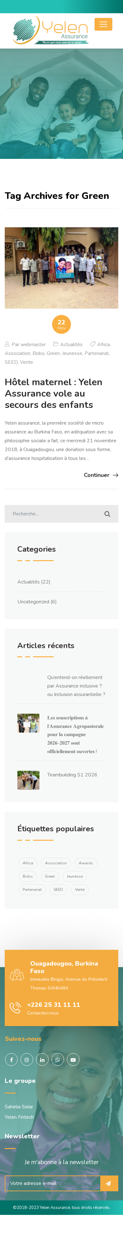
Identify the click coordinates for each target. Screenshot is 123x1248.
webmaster (33, 344)
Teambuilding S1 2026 (72, 774)
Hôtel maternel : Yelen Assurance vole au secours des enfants (53, 393)
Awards (86, 863)
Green (53, 353)
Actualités (71, 344)
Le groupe (20, 1081)
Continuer (96, 475)
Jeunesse (72, 353)
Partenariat (97, 353)
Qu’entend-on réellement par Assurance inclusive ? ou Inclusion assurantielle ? (76, 686)
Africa (103, 344)
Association (17, 353)
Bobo (38, 353)
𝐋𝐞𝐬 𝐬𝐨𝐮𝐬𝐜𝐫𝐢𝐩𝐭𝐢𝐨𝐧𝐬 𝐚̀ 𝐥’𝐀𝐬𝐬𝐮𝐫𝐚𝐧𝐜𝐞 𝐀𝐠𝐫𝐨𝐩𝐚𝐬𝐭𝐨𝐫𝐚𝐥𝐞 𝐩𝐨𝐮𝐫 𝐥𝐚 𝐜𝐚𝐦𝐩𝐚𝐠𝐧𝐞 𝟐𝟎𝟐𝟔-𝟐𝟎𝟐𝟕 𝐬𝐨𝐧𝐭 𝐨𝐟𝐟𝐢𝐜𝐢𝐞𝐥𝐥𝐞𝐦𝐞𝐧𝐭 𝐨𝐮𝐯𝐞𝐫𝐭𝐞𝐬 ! (75, 734)
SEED (11, 362)
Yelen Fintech (19, 1117)
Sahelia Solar (19, 1106)
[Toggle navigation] (103, 24)
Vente (26, 362)
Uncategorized (33, 601)
